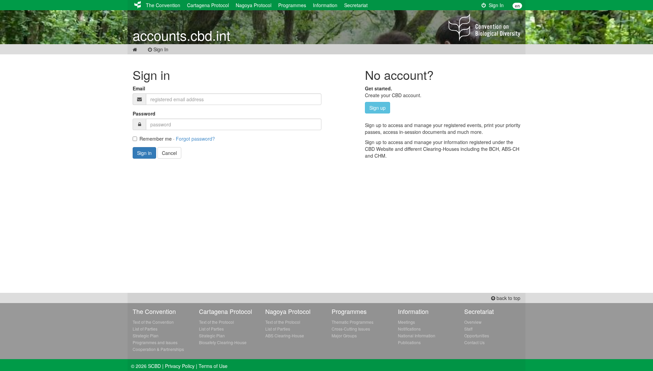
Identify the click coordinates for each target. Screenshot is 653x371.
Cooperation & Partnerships (158, 349)
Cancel (169, 152)
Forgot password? (195, 138)
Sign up (377, 107)
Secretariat (356, 5)
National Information (416, 335)
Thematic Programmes (352, 322)
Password (144, 113)
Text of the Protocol (216, 322)
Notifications (409, 329)
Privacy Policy (180, 366)
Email (139, 88)
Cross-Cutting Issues (351, 329)
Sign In (495, 5)
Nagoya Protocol (253, 5)
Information (325, 5)
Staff (468, 329)
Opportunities (476, 335)
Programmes (292, 5)
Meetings (406, 322)
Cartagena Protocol (208, 5)
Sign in (144, 152)
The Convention (163, 5)
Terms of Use (213, 366)
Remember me (155, 138)
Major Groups (344, 335)
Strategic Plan (145, 335)
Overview (473, 322)
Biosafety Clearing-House (223, 342)
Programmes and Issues (155, 342)
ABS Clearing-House (284, 335)
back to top (507, 298)
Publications (409, 342)
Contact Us (474, 342)
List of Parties (145, 329)
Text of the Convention (153, 322)
